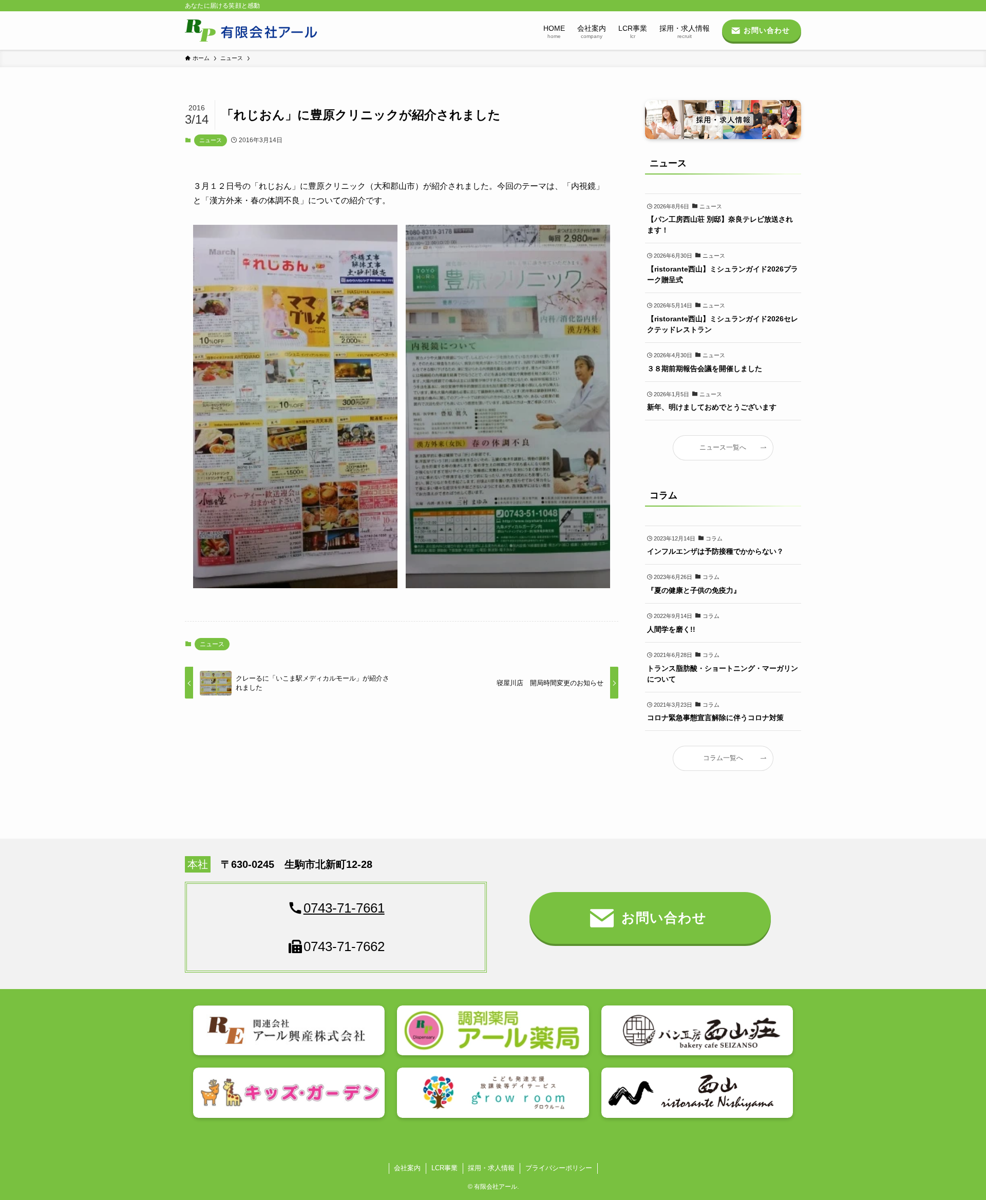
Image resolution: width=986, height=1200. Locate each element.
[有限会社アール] (251, 31)
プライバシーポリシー (558, 1168)
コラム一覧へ (723, 758)
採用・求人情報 (491, 1168)
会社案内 (407, 1168)
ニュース (210, 140)
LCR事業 (444, 1168)
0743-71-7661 (344, 908)
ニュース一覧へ (722, 447)
